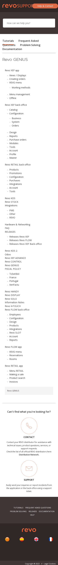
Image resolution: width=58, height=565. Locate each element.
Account (13, 150)
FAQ (7, 228)
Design (13, 132)
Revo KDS (10, 198)
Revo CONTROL (13, 261)
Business (16, 118)
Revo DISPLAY (12, 295)
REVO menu (15, 82)
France (12, 277)
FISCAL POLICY (13, 268)
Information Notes (14, 302)
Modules (13, 143)
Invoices (13, 381)
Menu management (19, 94)
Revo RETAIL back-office (18, 164)
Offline (12, 98)
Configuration (16, 113)
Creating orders (17, 78)
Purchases (14, 180)
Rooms (13, 359)
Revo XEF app (12, 70)
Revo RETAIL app (14, 365)
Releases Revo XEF (19, 236)
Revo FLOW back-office (17, 309)
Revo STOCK (11, 201)
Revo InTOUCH (13, 306)
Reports (13, 136)
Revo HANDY (12, 291)
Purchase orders (17, 139)
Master (13, 157)
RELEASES (10, 231)
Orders (15, 125)
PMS (11, 210)
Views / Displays (17, 75)
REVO (12, 217)
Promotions (15, 173)
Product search (17, 377)
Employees (15, 314)
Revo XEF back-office (16, 104)
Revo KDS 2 (11, 250)
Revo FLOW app (13, 346)
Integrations (15, 184)
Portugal (13, 280)
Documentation (12, 49)
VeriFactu (14, 284)
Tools (12, 146)
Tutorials (8, 41)
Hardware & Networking (17, 224)
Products (14, 169)
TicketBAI (14, 273)
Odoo (8, 254)
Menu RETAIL (16, 370)
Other (12, 213)
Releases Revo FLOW (20, 240)
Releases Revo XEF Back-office (25, 243)
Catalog (13, 109)
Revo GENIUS (12, 265)
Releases (33, 511)
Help (32, 515)
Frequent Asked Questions (38, 507)
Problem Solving (30, 45)
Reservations (16, 355)
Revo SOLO (11, 298)
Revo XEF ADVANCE (15, 258)
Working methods (21, 87)
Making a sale (16, 374)
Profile (12, 154)
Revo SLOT (15, 332)
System (15, 121)
